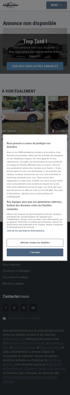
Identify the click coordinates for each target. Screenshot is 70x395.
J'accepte (35, 252)
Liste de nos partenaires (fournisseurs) (25, 230)
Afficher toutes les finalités (35, 242)
